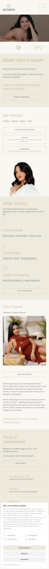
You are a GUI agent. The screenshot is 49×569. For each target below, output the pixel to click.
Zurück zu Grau (35, 235)
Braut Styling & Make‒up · (13, 280)
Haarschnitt (7, 258)
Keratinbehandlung (28, 258)
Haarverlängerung (32, 280)
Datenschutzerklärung (11, 565)
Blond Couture (9, 235)
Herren (16, 258)
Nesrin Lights (21, 235)
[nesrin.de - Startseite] (9, 7)
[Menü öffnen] (42, 7)
